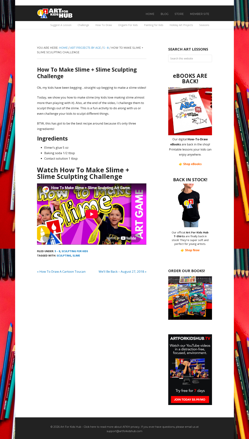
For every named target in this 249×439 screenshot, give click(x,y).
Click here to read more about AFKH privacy (112, 426)
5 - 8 (57, 251)
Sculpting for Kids (75, 251)
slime (76, 255)
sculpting (64, 255)
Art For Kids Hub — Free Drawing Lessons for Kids (55, 13)
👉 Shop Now (190, 250)
